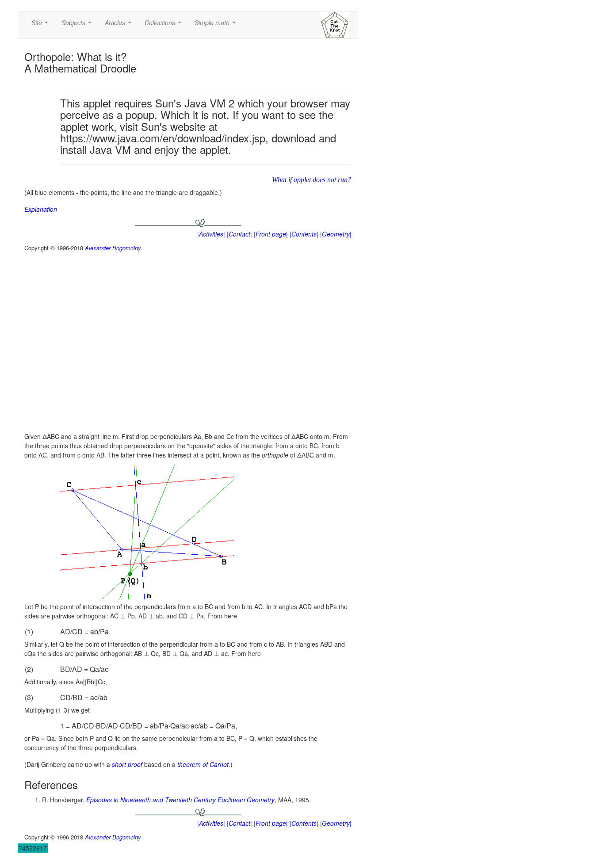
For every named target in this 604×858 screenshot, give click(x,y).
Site (41, 25)
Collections (165, 25)
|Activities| (211, 233)
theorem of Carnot (203, 764)
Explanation (40, 209)
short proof (127, 764)
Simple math (217, 25)
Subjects (78, 25)
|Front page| (271, 233)
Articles (120, 25)
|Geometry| (336, 233)
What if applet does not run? (311, 179)
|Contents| (304, 233)
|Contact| (239, 233)
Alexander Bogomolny (113, 248)
